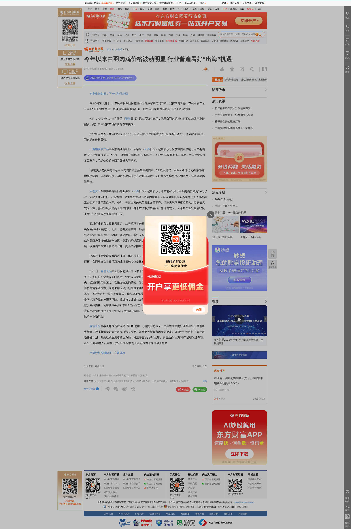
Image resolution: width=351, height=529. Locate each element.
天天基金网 (134, 3)
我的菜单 (234, 3)
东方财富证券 (149, 3)
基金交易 (259, 3)
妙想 (178, 3)
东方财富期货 (166, 3)
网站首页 (88, 3)
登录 (224, 3)
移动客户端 (106, 3)
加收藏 (97, 3)
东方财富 (120, 3)
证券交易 (247, 3)
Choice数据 (190, 3)
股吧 (202, 3)
